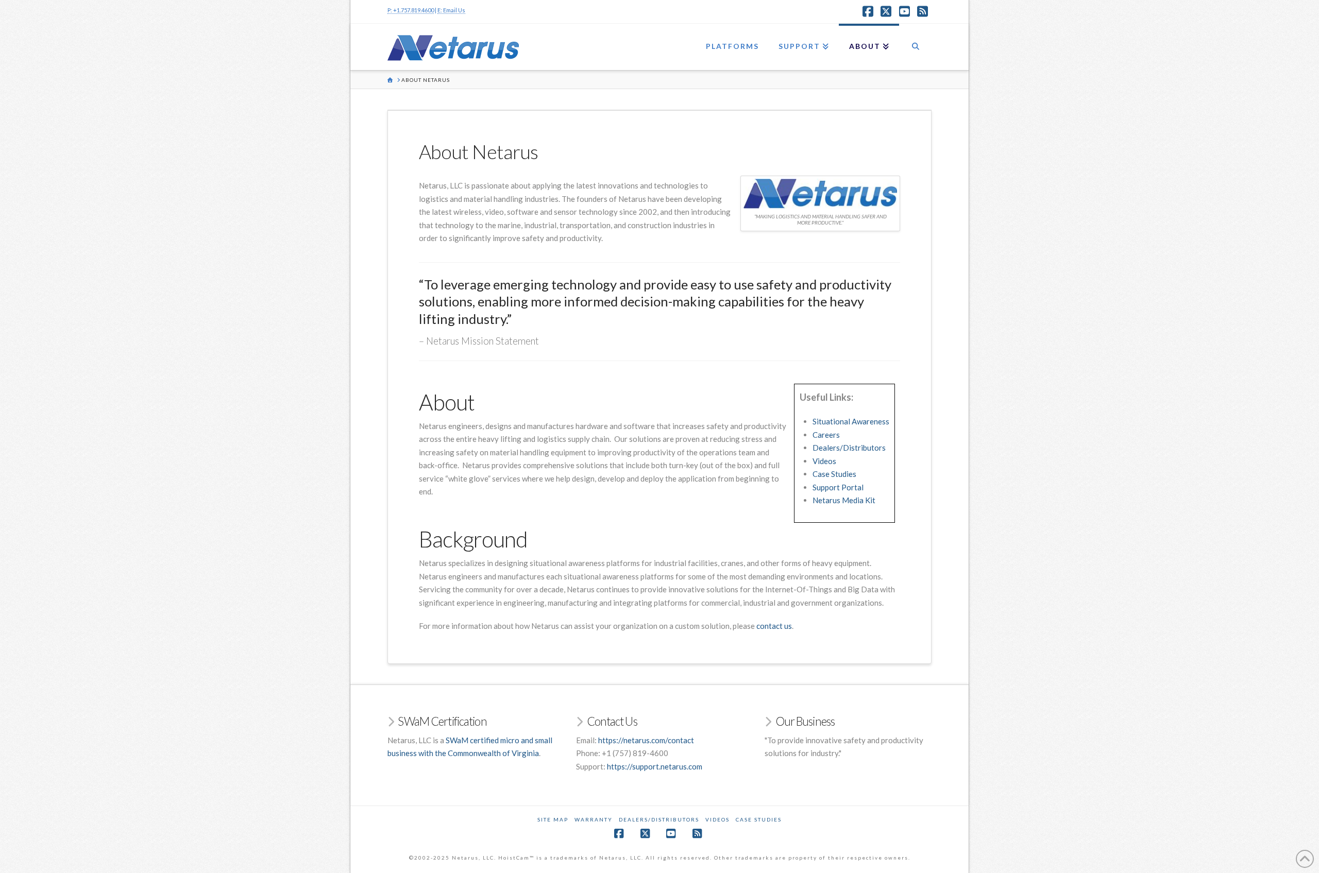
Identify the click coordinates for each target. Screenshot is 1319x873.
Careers (826, 434)
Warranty (593, 819)
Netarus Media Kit (844, 500)
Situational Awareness (851, 421)
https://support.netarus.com (654, 766)
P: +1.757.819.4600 (410, 10)
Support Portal (838, 487)
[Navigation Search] (915, 47)
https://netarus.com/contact (646, 740)
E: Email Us (451, 10)
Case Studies (834, 473)
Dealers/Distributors (849, 447)
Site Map (552, 819)
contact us (774, 625)
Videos (824, 461)
